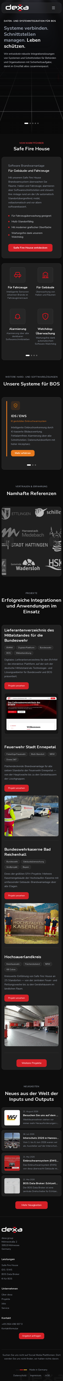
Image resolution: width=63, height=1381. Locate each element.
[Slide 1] (28, 355)
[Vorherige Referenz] (8, 541)
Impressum (35, 1375)
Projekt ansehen (16, 685)
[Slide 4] (36, 355)
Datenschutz (19, 1375)
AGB (47, 1375)
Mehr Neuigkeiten (31, 1205)
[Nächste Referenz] (54, 541)
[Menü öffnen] (53, 8)
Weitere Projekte (32, 1063)
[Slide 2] (31, 355)
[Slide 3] (34, 355)
